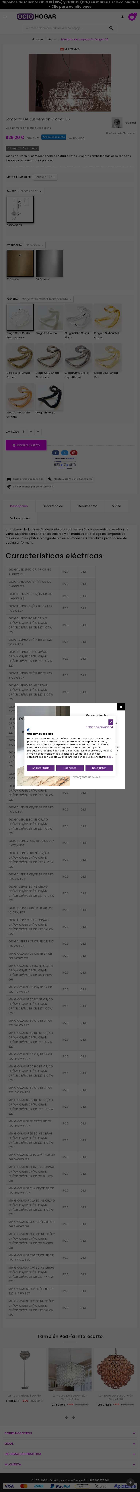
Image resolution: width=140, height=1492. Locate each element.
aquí (109, 756)
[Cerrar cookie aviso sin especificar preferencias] (110, 722)
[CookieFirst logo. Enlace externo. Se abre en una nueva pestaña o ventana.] (28, 730)
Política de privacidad (99, 727)
